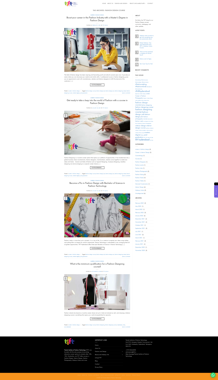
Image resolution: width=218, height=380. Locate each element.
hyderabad (119, 324)
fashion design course (91, 91)
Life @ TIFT (98, 358)
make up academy (142, 130)
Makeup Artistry (139, 190)
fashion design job (100, 91)
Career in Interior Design (148, 98)
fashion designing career (120, 91)
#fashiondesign (138, 82)
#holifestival (149, 86)
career (148, 93)
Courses (137, 158)
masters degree (76, 93)
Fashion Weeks (139, 181)
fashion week (139, 121)
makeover (151, 128)
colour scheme (144, 100)
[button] (213, 375)
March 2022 (138, 209)
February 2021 (139, 241)
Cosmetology (139, 155)
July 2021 (138, 231)
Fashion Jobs (139, 168)
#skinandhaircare (138, 89)
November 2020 (140, 250)
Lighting (147, 128)
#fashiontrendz (140, 86)
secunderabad (67, 327)
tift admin (105, 25)
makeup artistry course (139, 132)
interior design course (143, 126)
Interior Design (139, 187)
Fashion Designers (140, 162)
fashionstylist (149, 119)
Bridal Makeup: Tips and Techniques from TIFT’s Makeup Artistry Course (146, 45)
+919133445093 (131, 350)
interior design (140, 125)
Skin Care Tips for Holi (146, 64)
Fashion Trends (139, 177)
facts (148, 100)
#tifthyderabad (142, 91)
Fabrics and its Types (145, 59)
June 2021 (138, 234)
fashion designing (100, 324)
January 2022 (139, 215)
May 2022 (138, 206)
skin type (151, 137)
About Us (110, 3)
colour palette (138, 100)
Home (104, 3)
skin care (147, 137)
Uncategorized (139, 193)
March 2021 (138, 238)
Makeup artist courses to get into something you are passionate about (147, 37)
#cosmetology (138, 80)
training (151, 140)
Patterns (142, 135)
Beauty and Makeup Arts (137, 3)
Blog (96, 361)
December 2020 (140, 247)
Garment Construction (141, 184)
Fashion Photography (141, 171)
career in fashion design (97, 15)
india (124, 324)
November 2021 (140, 222)
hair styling (151, 121)
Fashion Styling (139, 174)
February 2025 (139, 203)
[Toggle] (122, 351)
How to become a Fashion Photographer (143, 123)
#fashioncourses (144, 80)
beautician (137, 93)
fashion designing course (111, 324)
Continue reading (97, 84)
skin (144, 137)
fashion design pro (110, 91)
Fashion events (139, 165)
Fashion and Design (121, 3)
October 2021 (139, 225)
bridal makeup (143, 93)
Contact (150, 3)
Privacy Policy (98, 367)
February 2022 (139, 212)
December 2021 (140, 219)
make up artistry (149, 130)
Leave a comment (126, 93)
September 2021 (140, 228)
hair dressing (145, 121)
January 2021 (139, 244)
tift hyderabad (142, 139)
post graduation (83, 93)
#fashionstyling (141, 84)
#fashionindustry (145, 82)
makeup (136, 130)
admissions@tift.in (131, 352)
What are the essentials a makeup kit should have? (146, 53)
